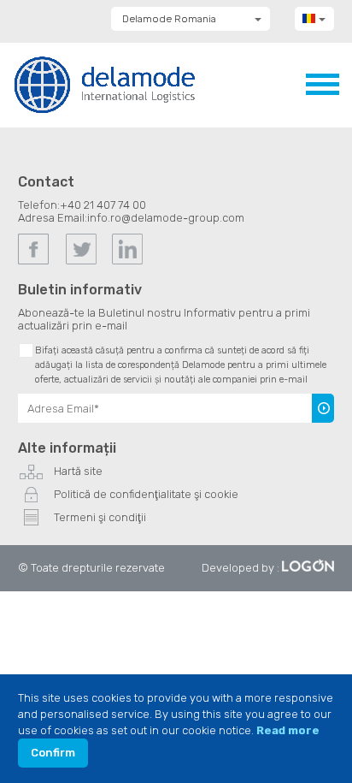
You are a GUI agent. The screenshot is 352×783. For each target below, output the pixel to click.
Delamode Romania (169, 19)
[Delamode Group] (105, 84)
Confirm (53, 752)
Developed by (238, 567)
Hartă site (78, 471)
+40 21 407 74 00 (103, 205)
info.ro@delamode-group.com (165, 217)
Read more (288, 730)
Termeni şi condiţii (100, 517)
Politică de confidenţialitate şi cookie (146, 494)
